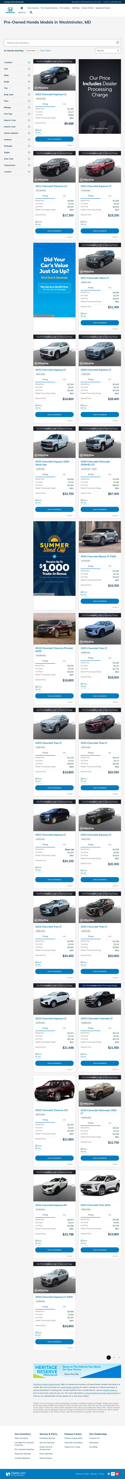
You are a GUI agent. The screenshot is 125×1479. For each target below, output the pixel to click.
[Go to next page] (119, 1357)
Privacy (101, 1474)
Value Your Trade (72, 1447)
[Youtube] (117, 1474)
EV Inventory (65, 8)
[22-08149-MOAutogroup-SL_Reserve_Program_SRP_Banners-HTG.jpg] (77, 1371)
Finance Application (73, 1438)
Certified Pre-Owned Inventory (24, 1443)
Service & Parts (88, 8)
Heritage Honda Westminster (46, 1384)
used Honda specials (70, 1387)
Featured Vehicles (23, 1453)
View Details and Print (44, 316)
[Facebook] (109, 1474)
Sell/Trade (76, 8)
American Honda (82, 1474)
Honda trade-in (110, 1390)
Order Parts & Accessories (46, 1448)
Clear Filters (45, 50)
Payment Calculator (73, 1442)
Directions (94, 1442)
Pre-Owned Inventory (49, 8)
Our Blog (93, 1447)
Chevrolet (30, 50)
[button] (54, 99)
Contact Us (94, 1438)
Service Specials (47, 1442)
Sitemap (93, 1474)
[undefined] (77, 1371)
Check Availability (54, 139)
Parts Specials (46, 1453)
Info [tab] (64, 104)
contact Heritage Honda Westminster (101, 1393)
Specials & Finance (103, 8)
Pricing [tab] (45, 104)
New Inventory (33, 8)
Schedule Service (47, 1438)
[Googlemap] (113, 1474)
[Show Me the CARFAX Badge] (85, 315)
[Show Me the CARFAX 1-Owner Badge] (39, 132)
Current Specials (22, 1458)
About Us (22, 12)
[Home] (10, 10)
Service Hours (46, 1458)
